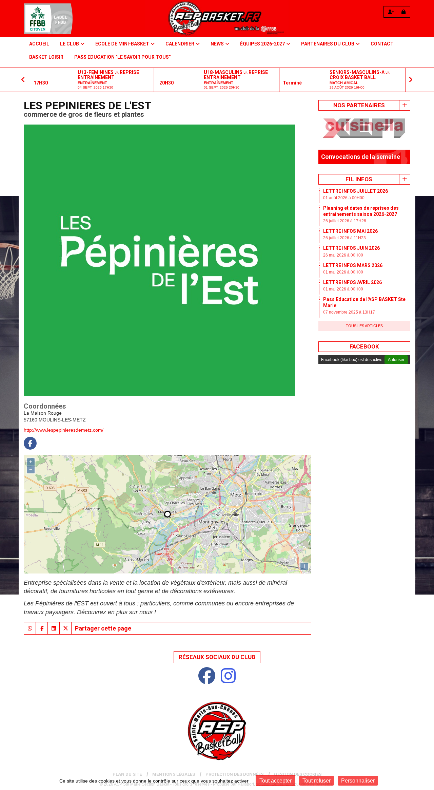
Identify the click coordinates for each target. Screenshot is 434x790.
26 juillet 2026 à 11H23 (344, 234)
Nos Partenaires (359, 105)
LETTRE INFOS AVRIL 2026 (352, 279)
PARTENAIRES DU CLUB (327, 43)
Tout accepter (275, 781)
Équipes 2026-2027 (262, 43)
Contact (382, 43)
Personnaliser (358, 781)
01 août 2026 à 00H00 (343, 194)
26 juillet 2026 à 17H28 (344, 217)
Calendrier (179, 43)
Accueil (39, 43)
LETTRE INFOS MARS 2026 (352, 262)
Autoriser (396, 356)
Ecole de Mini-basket (122, 43)
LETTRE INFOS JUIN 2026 (351, 245)
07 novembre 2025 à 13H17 (349, 309)
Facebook (364, 343)
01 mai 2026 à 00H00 (343, 269)
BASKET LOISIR (46, 57)
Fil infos (359, 175)
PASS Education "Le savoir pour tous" (122, 57)
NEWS (217, 43)
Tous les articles (364, 323)
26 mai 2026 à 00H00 (343, 251)
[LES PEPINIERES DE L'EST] (159, 259)
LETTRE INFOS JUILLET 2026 (355, 187)
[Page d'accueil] (48, 18)
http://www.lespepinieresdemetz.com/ (63, 430)
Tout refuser (316, 781)
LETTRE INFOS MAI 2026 (350, 228)
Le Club (69, 43)
